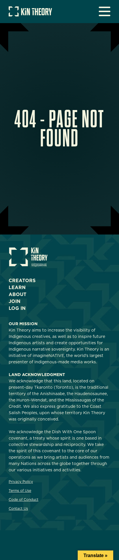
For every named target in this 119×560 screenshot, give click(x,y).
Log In (17, 308)
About (17, 294)
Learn (17, 287)
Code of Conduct (23, 499)
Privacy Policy (21, 481)
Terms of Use (20, 490)
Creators (22, 280)
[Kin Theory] (30, 15)
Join (15, 301)
